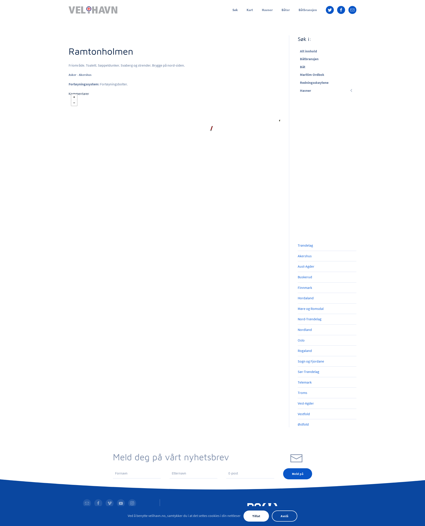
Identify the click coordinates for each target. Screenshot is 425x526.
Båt (302, 67)
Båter (286, 10)
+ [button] (74, 97)
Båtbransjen (308, 10)
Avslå (284, 516)
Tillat (256, 516)
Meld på (297, 474)
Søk (235, 10)
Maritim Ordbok (312, 74)
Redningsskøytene (314, 82)
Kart (250, 10)
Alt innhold (308, 51)
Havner (267, 10)
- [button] (74, 103)
